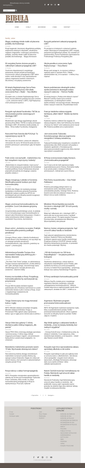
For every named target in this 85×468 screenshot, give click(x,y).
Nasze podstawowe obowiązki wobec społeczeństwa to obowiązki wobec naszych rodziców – (59, 89)
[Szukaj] (16, 10)
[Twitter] (48, 4)
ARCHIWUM (42, 27)
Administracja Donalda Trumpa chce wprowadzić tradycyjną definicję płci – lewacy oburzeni (21, 254)
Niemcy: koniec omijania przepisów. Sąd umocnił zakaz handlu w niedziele (60, 229)
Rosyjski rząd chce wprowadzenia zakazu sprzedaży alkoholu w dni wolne (61, 348)
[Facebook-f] (44, 4)
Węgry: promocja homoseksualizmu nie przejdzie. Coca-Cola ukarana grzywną (21, 205)
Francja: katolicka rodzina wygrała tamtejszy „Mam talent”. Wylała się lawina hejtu (61, 113)
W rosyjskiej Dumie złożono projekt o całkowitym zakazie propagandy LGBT (20, 64)
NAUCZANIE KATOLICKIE (68, 433)
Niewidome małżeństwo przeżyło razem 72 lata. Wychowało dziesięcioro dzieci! (22, 348)
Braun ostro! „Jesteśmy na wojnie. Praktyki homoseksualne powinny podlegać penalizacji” (22, 230)
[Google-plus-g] (51, 4)
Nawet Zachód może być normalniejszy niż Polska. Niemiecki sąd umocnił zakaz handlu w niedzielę (61, 373)
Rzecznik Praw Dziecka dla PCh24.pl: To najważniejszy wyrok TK (21, 135)
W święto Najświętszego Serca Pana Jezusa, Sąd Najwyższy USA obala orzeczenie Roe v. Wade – (21, 89)
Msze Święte (43, 414)
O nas (55, 27)
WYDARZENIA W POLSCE (68, 424)
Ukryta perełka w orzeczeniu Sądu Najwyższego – (58, 64)
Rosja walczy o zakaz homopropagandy (21, 371)
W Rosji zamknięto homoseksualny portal (61, 276)
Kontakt (67, 27)
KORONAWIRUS (65, 435)
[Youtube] (58, 4)
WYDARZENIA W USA (67, 422)
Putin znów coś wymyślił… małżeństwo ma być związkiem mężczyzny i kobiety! (23, 159)
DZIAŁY (28, 27)
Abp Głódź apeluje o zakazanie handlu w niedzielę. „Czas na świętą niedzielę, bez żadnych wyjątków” (60, 325)
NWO (62, 439)
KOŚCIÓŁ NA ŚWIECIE (67, 414)
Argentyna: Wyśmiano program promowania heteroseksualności (57, 302)
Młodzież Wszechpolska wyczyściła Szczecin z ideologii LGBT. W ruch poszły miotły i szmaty (61, 206)
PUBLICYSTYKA (65, 431)
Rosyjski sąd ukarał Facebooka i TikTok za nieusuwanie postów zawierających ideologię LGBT (22, 113)
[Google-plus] (42, 457)
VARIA (62, 443)
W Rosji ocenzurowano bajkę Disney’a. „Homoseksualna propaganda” (60, 159)
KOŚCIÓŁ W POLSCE (67, 418)
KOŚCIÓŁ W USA (65, 416)
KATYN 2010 (64, 437)
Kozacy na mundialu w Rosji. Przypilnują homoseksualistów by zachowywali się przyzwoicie (21, 278)
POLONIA (63, 429)
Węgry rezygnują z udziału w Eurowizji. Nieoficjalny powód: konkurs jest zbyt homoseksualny (21, 182)
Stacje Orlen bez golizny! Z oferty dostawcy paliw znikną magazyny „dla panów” (20, 325)
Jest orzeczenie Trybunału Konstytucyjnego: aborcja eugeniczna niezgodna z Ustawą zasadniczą (59, 136)
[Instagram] (55, 4)
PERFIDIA (63, 441)
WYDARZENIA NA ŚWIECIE (69, 420)
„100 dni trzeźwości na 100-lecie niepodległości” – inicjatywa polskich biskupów (59, 254)
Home (17, 27)
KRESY (62, 426)
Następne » (51, 395)
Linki (40, 412)
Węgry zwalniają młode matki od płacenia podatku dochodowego (22, 42)
